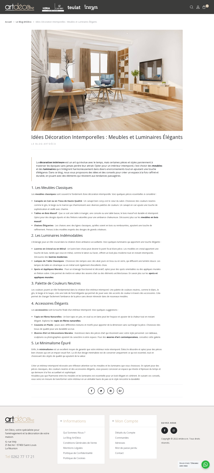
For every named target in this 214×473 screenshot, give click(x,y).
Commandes (122, 437)
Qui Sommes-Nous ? (74, 432)
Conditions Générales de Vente (80, 442)
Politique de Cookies (74, 458)
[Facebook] (91, 390)
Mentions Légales (73, 448)
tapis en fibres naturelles (67, 320)
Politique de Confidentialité (77, 453)
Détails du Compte (125, 432)
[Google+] (120, 390)
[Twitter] (101, 390)
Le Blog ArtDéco (43, 143)
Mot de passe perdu (126, 448)
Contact (119, 453)
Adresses (120, 442)
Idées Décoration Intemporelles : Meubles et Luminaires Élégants (107, 137)
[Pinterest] (110, 390)
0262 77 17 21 (23, 456)
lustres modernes (58, 257)
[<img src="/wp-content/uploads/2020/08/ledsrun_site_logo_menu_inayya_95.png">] (91, 7)
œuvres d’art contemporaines (122, 337)
